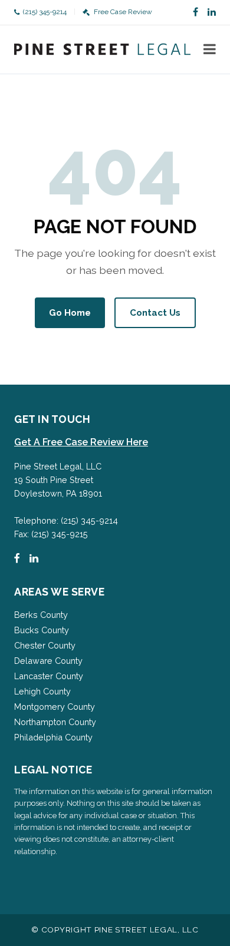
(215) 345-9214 (45, 12)
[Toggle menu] (209, 49)
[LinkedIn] (212, 12)
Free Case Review (123, 12)
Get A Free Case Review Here (81, 442)
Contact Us (155, 312)
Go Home (70, 312)
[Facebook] (195, 12)
